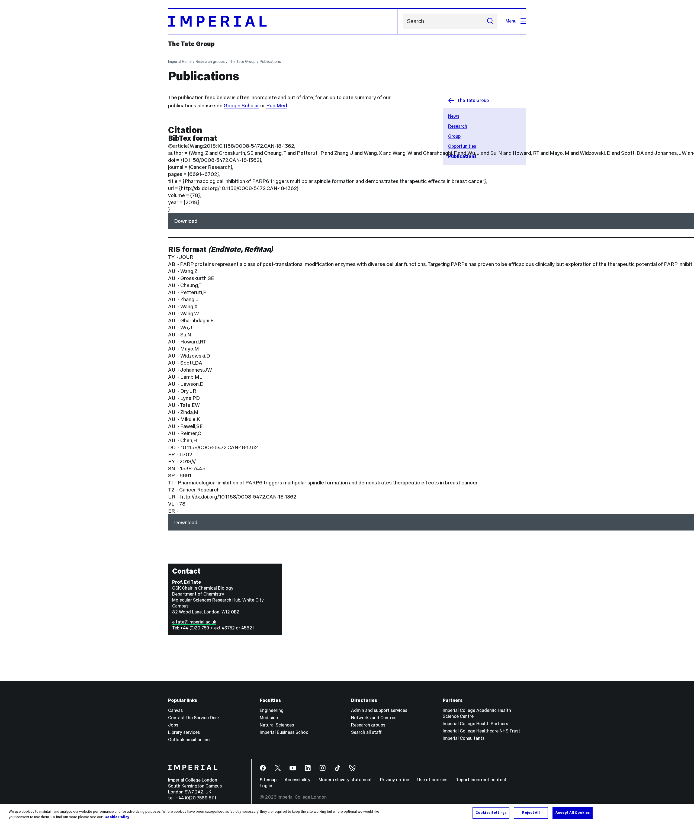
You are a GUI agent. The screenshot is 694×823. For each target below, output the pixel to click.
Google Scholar (241, 105)
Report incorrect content (481, 780)
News (453, 116)
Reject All (530, 813)
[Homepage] (282, 21)
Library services (184, 732)
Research (457, 126)
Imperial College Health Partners (475, 723)
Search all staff (366, 732)
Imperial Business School (285, 732)
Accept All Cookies (572, 813)
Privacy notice (394, 780)
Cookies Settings (490, 813)
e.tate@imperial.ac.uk (194, 622)
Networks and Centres (373, 718)
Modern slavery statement (345, 780)
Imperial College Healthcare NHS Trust (481, 731)
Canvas (175, 710)
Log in (266, 786)
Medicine (269, 718)
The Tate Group (191, 44)
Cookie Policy (116, 817)
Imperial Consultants (463, 738)
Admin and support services (379, 710)
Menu (511, 21)
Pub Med (276, 105)
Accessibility (297, 780)
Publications (270, 61)
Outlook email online (189, 739)
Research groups (210, 61)
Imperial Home (180, 61)
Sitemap (268, 780)
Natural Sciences (277, 725)
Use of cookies (432, 780)
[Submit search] (490, 21)
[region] (347, 813)
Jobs (173, 725)
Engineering (272, 710)
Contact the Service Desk (194, 718)
